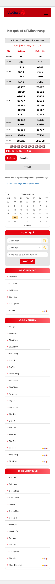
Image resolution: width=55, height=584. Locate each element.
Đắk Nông (13, 484)
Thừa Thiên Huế (15, 565)
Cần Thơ (12, 414)
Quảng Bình (14, 511)
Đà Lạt (12, 326)
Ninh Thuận (14, 497)
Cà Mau (12, 448)
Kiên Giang (13, 333)
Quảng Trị (13, 518)
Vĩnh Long (13, 380)
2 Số (21, 151)
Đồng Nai (13, 421)
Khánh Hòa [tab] (24, 158)
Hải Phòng (13, 290)
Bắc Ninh (13, 297)
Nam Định (13, 283)
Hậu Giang (13, 353)
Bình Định (13, 524)
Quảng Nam (14, 551)
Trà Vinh (12, 367)
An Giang (13, 394)
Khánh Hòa (13, 531)
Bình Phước (14, 347)
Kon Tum (12, 477)
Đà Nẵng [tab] (11, 158)
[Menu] (45, 12)
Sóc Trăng (13, 407)
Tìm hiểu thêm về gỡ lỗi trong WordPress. (22, 183)
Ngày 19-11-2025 (33, 46)
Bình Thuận (13, 387)
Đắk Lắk (12, 545)
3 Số (29, 151)
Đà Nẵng (12, 538)
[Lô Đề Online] (16, 13)
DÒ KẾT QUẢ (27, 261)
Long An (12, 360)
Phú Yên (12, 558)
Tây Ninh (12, 401)
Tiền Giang (13, 340)
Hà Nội (12, 310)
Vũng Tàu (13, 434)
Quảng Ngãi (14, 491)
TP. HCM (12, 461)
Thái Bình (13, 277)
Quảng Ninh (14, 304)
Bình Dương (14, 374)
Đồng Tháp (13, 454)
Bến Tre (12, 441)
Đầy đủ (11, 151)
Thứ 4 (22, 46)
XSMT (16, 46)
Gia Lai (12, 504)
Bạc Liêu (12, 427)
